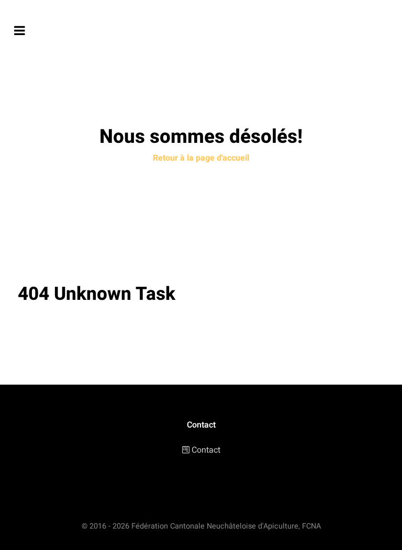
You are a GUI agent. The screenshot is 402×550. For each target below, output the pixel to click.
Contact (206, 450)
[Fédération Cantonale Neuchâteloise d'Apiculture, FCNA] (63, 44)
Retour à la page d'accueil (201, 158)
